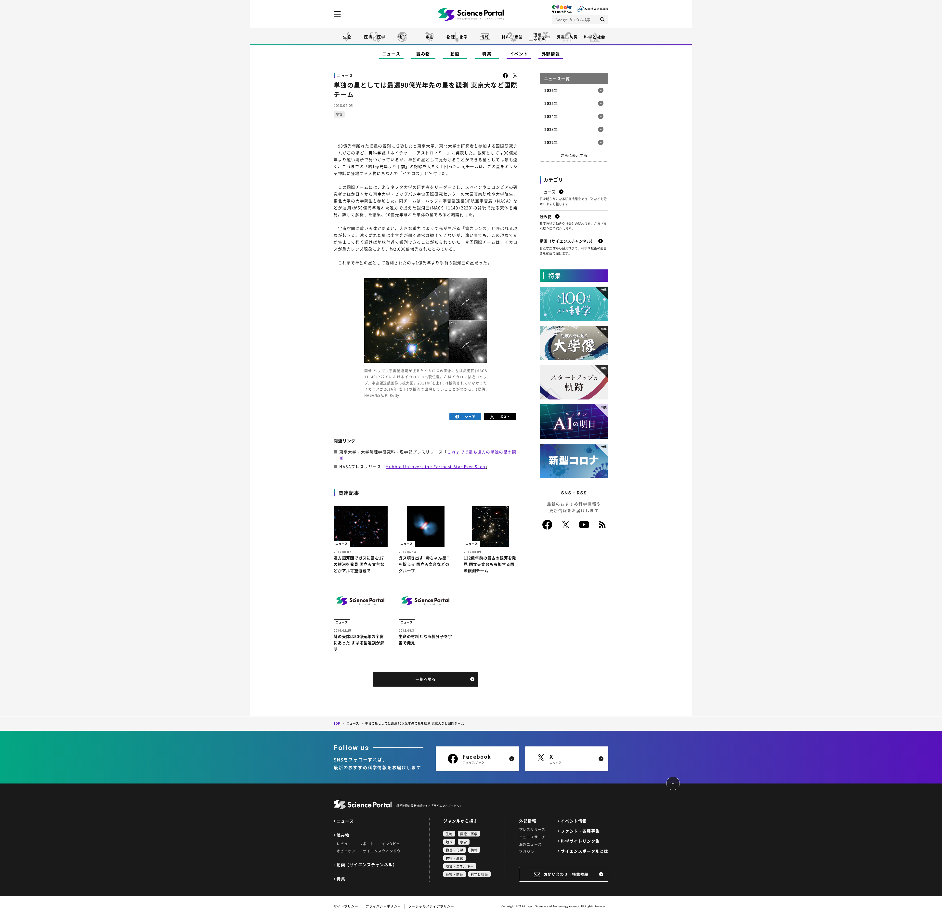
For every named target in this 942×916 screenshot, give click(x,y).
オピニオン (346, 850)
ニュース (391, 54)
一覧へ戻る (426, 679)
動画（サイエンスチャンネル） (367, 864)
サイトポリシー (346, 906)
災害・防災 (567, 37)
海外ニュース (530, 844)
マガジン (526, 851)
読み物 (423, 54)
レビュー (344, 843)
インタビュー (392, 843)
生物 (347, 37)
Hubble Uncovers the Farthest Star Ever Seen (435, 466)
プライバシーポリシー (383, 906)
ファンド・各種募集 (580, 831)
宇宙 (429, 37)
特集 (486, 54)
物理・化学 (457, 37)
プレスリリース (532, 829)
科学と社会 (594, 37)
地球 (402, 37)
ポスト (505, 416)
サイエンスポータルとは (584, 851)
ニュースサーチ (532, 836)
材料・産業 (512, 37)
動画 (454, 54)
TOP (337, 723)
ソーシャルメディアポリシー (431, 906)
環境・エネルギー (460, 866)
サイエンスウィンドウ (382, 850)
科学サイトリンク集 (580, 841)
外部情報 (551, 54)
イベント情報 (574, 821)
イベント (519, 54)
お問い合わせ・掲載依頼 (566, 874)
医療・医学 (375, 37)
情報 (484, 37)
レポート (366, 843)
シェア (470, 416)
